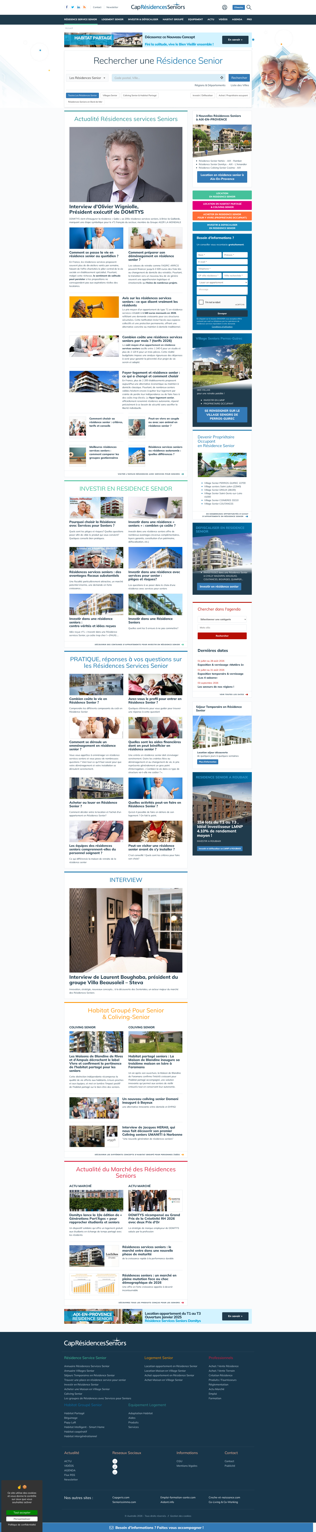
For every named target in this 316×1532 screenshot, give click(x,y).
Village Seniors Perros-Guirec (219, 338)
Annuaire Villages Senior (79, 1370)
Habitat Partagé (74, 1413)
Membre (226, 8)
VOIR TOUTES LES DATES (234, 694)
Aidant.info (167, 1502)
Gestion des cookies (180, 1515)
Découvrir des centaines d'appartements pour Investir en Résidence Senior (137, 644)
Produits (133, 1422)
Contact (97, 7)
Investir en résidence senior (219, 586)
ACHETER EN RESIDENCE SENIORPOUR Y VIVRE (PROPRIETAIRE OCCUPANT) (222, 216)
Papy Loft (70, 1422)
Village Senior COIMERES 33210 (221, 500)
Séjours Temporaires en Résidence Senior (89, 1375)
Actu (211, 19)
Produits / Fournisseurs (223, 1380)
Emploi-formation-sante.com (178, 1497)
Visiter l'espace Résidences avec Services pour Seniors (149, 474)
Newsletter (112, 7)
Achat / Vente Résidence (224, 1366)
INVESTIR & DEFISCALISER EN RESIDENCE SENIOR (222, 226)
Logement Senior (112, 19)
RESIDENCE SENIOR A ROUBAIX (222, 777)
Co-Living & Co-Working (223, 1502)
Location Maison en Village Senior (165, 1370)
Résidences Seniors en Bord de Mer (85, 101)
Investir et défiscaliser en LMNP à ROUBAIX (220, 848)
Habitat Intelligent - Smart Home (84, 1427)
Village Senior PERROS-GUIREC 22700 (225, 483)
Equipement (195, 19)
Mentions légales (187, 1465)
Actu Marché (216, 1389)
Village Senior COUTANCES (218, 503)
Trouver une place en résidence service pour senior (95, 1380)
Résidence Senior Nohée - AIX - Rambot (220, 160)
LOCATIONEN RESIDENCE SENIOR (222, 195)
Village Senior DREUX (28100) (220, 489)
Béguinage (71, 1417)
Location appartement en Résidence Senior (171, 1366)
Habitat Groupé (173, 19)
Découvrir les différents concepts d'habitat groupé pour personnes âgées (137, 1155)
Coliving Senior (73, 1393)
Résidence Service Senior (80, 19)
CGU (179, 1461)
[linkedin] (78, 7)
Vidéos (223, 19)
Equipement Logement (147, 1405)
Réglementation (218, 1384)
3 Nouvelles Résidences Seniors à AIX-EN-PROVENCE (218, 117)
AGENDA (70, 1470)
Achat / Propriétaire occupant (233, 95)
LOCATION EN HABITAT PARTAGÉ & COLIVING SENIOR (222, 205)
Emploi (213, 1393)
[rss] (84, 7)
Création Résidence (221, 1375)
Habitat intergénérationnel (80, 1436)
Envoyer (222, 313)
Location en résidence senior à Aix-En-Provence (222, 177)
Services (133, 1427)
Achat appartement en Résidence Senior (169, 1375)
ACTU (68, 1461)
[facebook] (66, 7)
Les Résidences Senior (86, 78)
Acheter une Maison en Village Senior (87, 1389)
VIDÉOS (69, 1465)
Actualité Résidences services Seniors (126, 118)
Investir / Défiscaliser (203, 95)
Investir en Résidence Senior (81, 1384)
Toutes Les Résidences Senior (82, 95)
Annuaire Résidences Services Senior (86, 1366)
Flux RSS (69, 1475)
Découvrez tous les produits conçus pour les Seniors (149, 1303)
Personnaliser (22, 1519)
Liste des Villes (240, 85)
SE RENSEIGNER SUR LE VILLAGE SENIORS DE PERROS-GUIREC (222, 414)
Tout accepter (21, 1512)
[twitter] (72, 7)
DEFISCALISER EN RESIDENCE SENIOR (220, 529)
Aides (131, 1417)
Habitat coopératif (75, 1431)
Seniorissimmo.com (124, 1502)
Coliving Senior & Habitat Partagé (140, 95)
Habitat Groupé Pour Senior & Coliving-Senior (126, 1013)
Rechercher (239, 78)
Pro (249, 19)
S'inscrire (238, 7)
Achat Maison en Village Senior (164, 1380)
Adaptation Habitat (140, 1413)
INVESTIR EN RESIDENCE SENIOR (125, 488)
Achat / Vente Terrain (222, 1370)
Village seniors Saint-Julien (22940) (222, 486)
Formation (215, 1398)
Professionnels (221, 1357)
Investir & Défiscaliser (143, 19)
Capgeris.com (120, 1497)
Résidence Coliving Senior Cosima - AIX (220, 167)
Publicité (230, 1465)
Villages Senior (110, 95)
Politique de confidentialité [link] (22, 1524)
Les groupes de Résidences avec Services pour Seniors (97, 1398)
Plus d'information (207, 762)
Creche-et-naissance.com (224, 1497)
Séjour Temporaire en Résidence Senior (219, 708)
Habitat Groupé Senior (83, 1405)
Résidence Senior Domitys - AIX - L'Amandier (223, 164)
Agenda (237, 19)
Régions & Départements (210, 85)
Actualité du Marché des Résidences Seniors (126, 1172)
